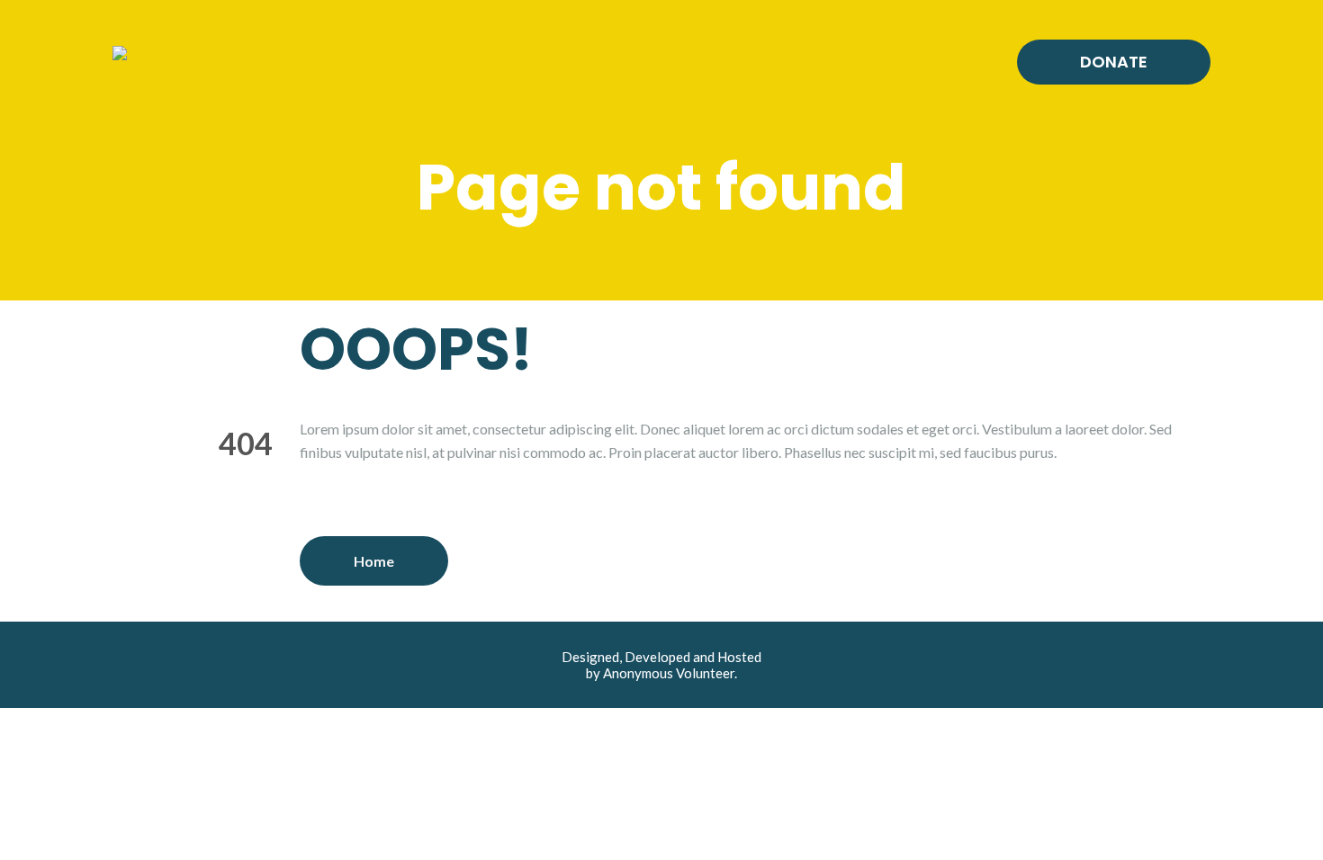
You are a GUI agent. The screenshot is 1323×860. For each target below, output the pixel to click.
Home (374, 560)
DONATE (1114, 61)
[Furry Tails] (119, 50)
